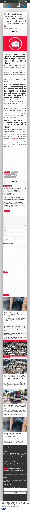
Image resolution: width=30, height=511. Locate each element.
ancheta (16, 138)
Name (4, 226)
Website (5, 234)
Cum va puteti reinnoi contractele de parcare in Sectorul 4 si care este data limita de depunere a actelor (14, 476)
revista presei (14, 171)
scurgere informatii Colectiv (10, 175)
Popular (6, 468)
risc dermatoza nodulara (9, 173)
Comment (5, 215)
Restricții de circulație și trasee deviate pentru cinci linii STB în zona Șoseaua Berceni (14, 406)
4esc (4, 453)
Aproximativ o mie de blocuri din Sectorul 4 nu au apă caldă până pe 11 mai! (14, 338)
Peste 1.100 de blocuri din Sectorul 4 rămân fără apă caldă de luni (14, 334)
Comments (18, 468)
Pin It (5, 33)
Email (4, 230)
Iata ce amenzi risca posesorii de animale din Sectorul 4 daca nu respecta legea (14, 471)
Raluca (6, 28)
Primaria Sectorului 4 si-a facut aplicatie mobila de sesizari (14, 481)
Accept (3, 508)
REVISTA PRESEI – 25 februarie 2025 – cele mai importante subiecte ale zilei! (14, 198)
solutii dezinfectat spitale (10, 177)
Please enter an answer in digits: (10, 238)
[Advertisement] (15, 157)
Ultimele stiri (11, 468)
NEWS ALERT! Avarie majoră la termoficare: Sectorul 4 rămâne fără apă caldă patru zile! (13, 314)
